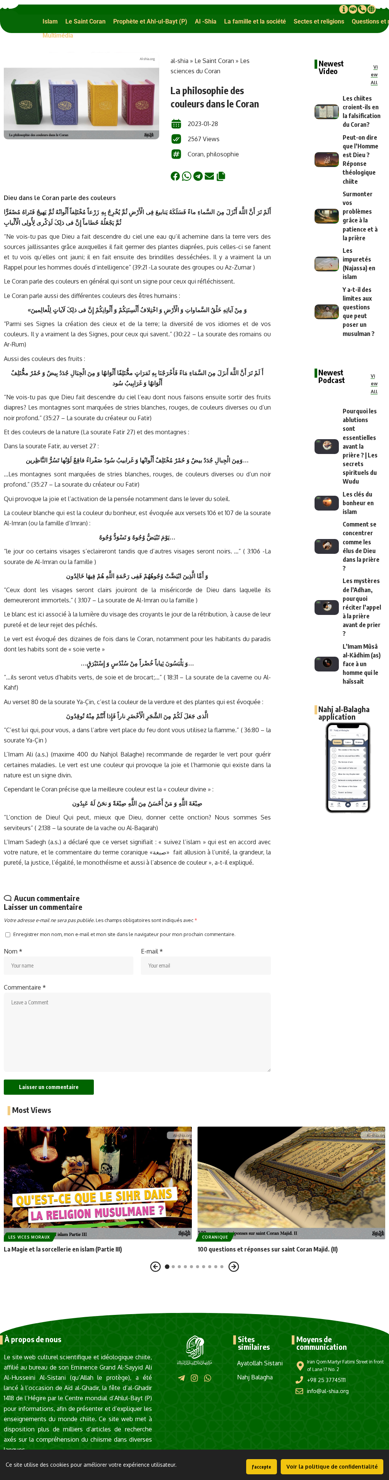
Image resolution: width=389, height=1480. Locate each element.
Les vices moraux (29, 1237)
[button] (50, 21)
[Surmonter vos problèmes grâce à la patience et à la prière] (327, 216)
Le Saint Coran (214, 61)
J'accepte (261, 1467)
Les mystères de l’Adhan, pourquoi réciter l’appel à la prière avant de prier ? (362, 607)
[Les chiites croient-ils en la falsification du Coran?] (327, 111)
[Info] (343, 9)
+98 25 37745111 (326, 1380)
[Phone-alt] (362, 9)
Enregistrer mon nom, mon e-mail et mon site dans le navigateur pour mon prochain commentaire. (124, 934)
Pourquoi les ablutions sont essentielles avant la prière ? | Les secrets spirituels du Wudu (360, 446)
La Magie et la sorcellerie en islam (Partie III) (63, 1249)
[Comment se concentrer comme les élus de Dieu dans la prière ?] (327, 546)
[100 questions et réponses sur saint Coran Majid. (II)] (292, 1183)
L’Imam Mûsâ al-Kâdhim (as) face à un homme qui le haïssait (362, 664)
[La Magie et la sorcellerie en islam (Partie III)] (98, 1183)
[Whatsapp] (207, 1378)
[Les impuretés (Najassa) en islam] (327, 264)
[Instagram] (194, 1378)
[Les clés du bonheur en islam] (327, 503)
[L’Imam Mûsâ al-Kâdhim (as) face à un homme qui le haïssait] (327, 664)
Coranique (215, 1237)
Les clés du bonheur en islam (358, 502)
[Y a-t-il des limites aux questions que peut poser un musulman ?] (327, 311)
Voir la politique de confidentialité (332, 1466)
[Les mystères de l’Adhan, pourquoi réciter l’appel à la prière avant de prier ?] (327, 607)
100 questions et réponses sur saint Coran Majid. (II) (268, 1249)
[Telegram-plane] (181, 1378)
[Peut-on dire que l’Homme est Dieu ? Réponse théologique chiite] (327, 159)
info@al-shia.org (328, 1391)
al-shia (179, 61)
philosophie (223, 154)
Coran (196, 154)
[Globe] (371, 9)
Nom (13, 951)
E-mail (152, 951)
